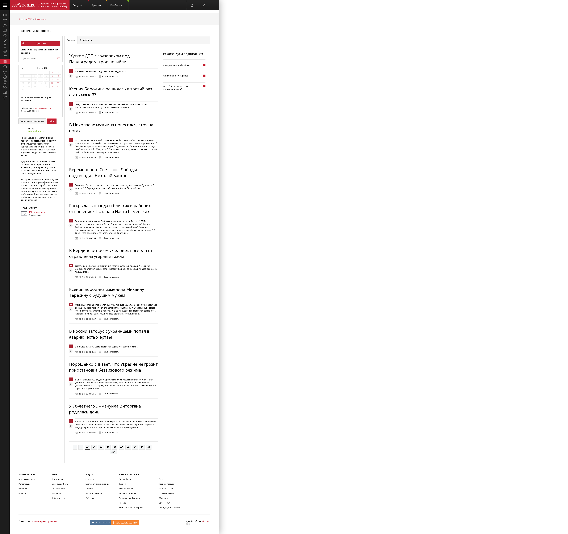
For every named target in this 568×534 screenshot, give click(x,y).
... (81, 447)
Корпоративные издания (97, 484)
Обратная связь (59, 498)
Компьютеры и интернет (131, 507)
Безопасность (58, 488)
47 (121, 447)
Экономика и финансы (129, 498)
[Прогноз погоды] (5, 72)
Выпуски (77, 5)
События (89, 498)
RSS (58, 58)
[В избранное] (71, 76)
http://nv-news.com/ (43, 108)
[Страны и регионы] (5, 82)
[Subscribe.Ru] (23, 5)
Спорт (161, 479)
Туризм (122, 484)
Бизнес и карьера (127, 493)
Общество (163, 498)
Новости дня (40, 19)
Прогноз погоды (166, 484)
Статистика (29, 208)
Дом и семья (164, 502)
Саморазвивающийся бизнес (177, 65)
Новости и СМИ (25, 19)
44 (101, 447)
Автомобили (125, 479)
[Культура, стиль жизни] (5, 56)
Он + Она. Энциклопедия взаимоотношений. (175, 88)
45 (108, 447)
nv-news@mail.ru (36, 131)
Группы (96, 5)
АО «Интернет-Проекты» (44, 521)
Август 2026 (42, 68)
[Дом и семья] (5, 35)
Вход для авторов (26, 479)
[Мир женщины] (5, 40)
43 (94, 447)
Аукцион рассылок (94, 493)
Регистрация (24, 484)
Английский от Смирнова (175, 75)
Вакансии (56, 493)
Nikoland (206, 521)
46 (114, 447)
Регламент (23, 488)
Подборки (116, 5)
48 (128, 447)
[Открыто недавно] (5, 20)
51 (148, 447)
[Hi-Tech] (5, 46)
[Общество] (5, 66)
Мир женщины (126, 488)
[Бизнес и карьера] (5, 30)
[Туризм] (5, 87)
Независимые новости (34, 31)
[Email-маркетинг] (5, 97)
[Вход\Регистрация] (192, 5)
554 (113, 451)
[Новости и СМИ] (5, 61)
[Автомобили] (5, 25)
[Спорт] (5, 77)
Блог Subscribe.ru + (61, 484)
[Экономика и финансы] (5, 92)
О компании (57, 479)
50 (142, 447)
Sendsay (89, 488)
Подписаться (40, 43)
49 (135, 447)
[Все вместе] (5, 15)
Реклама (89, 479)
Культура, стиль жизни (169, 507)
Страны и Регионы (167, 493)
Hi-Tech (122, 502)
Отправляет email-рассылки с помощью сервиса (52, 5)
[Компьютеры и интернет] (5, 51)
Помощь (22, 493)
